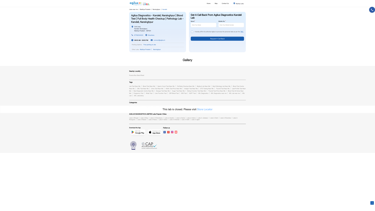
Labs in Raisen (141, 119)
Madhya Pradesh (145, 9)
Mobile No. (222, 21)
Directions (151, 35)
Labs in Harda (180, 118)
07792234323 (138, 35)
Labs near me (133, 9)
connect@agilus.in (159, 40)
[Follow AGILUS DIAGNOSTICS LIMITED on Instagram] (172, 132)
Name (193, 21)
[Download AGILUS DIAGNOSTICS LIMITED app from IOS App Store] (155, 133)
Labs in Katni (214, 118)
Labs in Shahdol (174, 119)
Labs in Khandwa (225, 118)
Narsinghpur (156, 9)
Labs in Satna (163, 119)
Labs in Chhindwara (156, 118)
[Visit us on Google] (168, 132)
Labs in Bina (144, 118)
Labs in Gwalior (169, 118)
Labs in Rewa (152, 119)
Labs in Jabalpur (203, 118)
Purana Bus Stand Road (136, 75)
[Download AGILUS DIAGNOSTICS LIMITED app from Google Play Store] (138, 133)
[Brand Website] (180, 132)
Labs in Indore (191, 118)
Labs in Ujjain (195, 119)
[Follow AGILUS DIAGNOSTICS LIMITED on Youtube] (176, 132)
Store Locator (204, 109)
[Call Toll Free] (372, 10)
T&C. (242, 31)
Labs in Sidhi (185, 119)
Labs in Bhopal (133, 118)
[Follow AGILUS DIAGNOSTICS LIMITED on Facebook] (165, 132)
